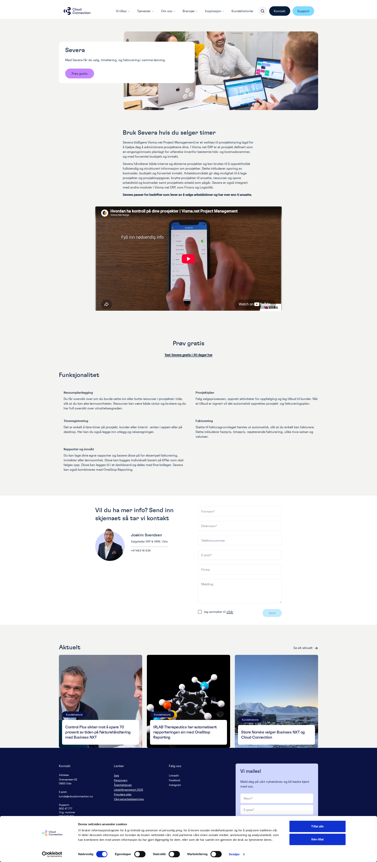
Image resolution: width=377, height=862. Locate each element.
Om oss (166, 11)
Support (303, 11)
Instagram (175, 784)
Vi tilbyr (121, 11)
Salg (116, 775)
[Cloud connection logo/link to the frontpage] (77, 11)
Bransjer (189, 11)
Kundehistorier (242, 11)
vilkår (229, 611)
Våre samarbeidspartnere (129, 799)
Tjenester (144, 11)
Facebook (174, 780)
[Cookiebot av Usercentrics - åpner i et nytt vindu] (52, 854)
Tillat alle (317, 826)
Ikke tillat (317, 839)
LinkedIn (174, 775)
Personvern (120, 780)
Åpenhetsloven (123, 784)
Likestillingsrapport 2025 (128, 789)
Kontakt (279, 11)
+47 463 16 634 (141, 550)
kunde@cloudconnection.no (76, 796)
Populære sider (123, 794)
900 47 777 (65, 808)
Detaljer (234, 854)
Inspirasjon (213, 11)
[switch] (139, 854)
